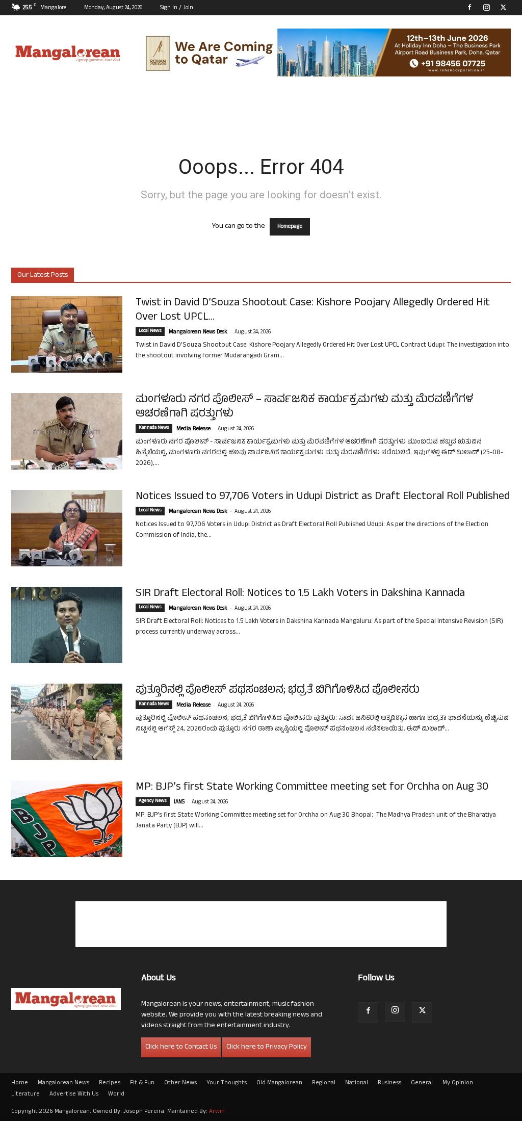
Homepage (289, 226)
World (116, 1094)
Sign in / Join (176, 8)
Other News (180, 1083)
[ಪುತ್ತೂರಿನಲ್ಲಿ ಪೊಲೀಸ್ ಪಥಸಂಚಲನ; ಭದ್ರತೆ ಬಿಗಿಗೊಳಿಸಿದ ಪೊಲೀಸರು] (66, 722)
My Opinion (457, 1083)
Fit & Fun (142, 1083)
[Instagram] (486, 7)
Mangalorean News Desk (198, 332)
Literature (25, 1094)
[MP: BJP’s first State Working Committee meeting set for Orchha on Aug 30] (66, 818)
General (422, 1083)
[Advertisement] (261, 924)
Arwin (217, 1112)
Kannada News (154, 428)
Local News (150, 331)
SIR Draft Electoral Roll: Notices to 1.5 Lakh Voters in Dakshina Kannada (300, 594)
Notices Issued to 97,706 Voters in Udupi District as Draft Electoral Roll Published (323, 497)
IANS (179, 802)
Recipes (109, 1083)
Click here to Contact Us (181, 1047)
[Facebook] (469, 7)
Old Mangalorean (279, 1083)
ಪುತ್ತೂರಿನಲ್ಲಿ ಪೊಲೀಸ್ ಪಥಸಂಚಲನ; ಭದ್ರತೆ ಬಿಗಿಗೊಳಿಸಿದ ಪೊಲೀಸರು (278, 691)
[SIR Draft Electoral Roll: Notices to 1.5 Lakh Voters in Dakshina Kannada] (66, 625)
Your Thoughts (226, 1083)
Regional (323, 1083)
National (356, 1083)
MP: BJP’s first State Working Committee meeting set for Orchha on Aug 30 (312, 787)
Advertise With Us (73, 1094)
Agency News (153, 801)
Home (19, 1083)
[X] (503, 7)
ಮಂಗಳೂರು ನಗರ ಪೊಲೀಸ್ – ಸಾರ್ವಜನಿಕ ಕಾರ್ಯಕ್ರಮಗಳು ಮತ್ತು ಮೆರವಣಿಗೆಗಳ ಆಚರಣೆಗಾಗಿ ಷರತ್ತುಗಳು (304, 407)
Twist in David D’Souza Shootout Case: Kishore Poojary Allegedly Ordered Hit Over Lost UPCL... (313, 310)
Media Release (193, 429)
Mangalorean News (63, 1083)
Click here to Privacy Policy (266, 1047)
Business (389, 1083)
